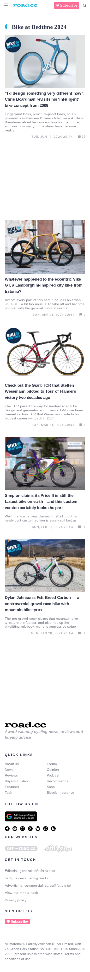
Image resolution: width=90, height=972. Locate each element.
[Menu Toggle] (6, 5)
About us (12, 764)
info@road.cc (44, 871)
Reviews (11, 775)
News (9, 769)
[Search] (84, 5)
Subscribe (69, 5)
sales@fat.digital (58, 885)
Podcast (53, 775)
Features (12, 787)
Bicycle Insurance (60, 792)
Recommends (57, 781)
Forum (52, 764)
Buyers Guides (16, 781)
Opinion (53, 769)
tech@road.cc (40, 878)
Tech (8, 792)
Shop (51, 787)
